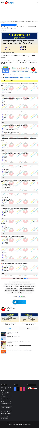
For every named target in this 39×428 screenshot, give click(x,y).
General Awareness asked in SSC (6, 403)
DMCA (17, 424)
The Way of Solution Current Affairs (27, 290)
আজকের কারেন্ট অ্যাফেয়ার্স (12, 292)
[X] (9, 310)
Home (2, 21)
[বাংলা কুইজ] (9, 2)
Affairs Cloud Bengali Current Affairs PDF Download (19, 282)
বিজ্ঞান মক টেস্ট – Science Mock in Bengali (13, 336)
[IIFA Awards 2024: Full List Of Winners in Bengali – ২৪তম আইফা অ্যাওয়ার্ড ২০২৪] (3, 351)
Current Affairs (9, 21)
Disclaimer (28, 424)
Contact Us (10, 424)
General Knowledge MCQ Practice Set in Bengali (6, 408)
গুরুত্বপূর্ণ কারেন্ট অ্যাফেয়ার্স (27, 292)
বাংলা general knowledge (4, 418)
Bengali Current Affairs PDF (9, 286)
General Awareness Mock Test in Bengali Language (6, 405)
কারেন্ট (20, 292)
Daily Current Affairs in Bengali (16, 21)
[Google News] (22, 296)
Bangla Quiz (4, 30)
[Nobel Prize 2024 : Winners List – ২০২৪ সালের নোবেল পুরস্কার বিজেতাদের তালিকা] (3, 347)
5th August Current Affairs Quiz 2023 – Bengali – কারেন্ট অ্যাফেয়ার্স (17, 77)
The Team (20, 424)
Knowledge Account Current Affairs (12, 290)
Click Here (22, 74)
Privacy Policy (24, 424)
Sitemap (14, 424)
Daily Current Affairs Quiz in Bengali (26, 288)
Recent (10, 328)
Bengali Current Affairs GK (29, 284)
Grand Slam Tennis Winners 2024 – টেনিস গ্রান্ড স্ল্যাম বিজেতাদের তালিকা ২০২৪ (18, 341)
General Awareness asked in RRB (6, 401)
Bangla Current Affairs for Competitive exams (13, 284)
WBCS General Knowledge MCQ (6, 413)
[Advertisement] (19, 13)
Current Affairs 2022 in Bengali (12, 288)
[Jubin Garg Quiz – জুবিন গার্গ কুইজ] (3, 334)
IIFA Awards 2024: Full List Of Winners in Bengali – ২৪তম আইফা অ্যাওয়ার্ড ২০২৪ (19, 350)
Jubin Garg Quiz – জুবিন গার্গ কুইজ (12, 332)
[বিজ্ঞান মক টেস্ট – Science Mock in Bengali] (3, 338)
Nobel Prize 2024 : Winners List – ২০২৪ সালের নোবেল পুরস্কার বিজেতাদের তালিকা (19, 345)
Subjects (5, 21)
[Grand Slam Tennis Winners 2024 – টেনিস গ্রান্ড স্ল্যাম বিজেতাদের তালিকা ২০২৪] (3, 343)
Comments (28, 328)
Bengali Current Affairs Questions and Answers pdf (26, 286)
